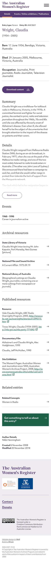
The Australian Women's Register (15, 4)
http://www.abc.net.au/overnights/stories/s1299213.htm (22, 319)
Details (7, 14)
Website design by (11, 539)
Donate (7, 507)
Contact (7, 501)
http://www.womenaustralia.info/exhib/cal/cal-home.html (22, 372)
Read (9, 195)
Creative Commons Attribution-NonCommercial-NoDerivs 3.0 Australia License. (30, 526)
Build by (8, 542)
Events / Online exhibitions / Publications (31, 14)
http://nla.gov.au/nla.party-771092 (22, 328)
